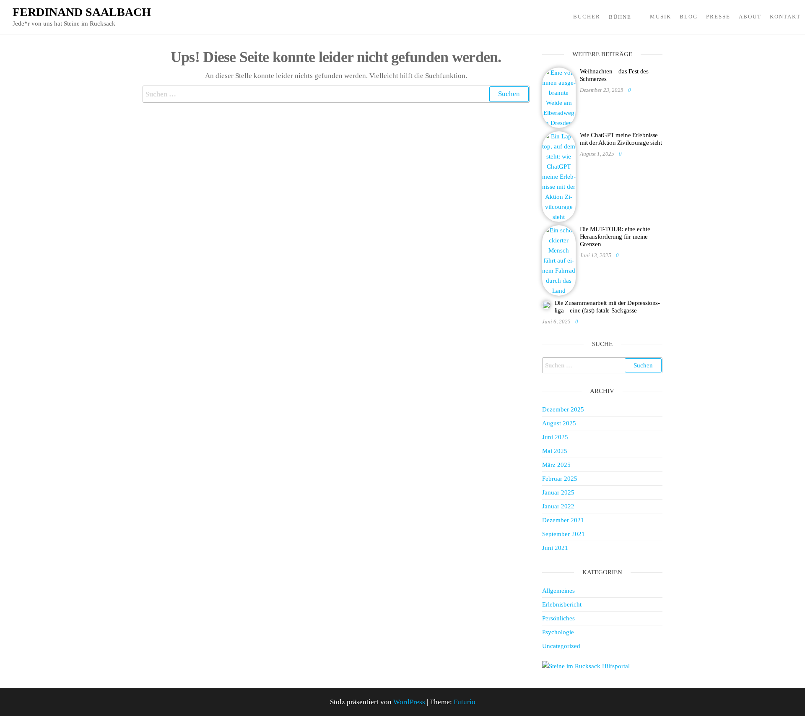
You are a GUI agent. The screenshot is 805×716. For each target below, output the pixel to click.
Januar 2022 (558, 506)
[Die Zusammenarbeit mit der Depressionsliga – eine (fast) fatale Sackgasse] (546, 304)
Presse (718, 16)
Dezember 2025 (563, 409)
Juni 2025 (555, 437)
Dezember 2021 (563, 520)
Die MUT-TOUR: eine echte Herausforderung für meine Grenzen (615, 236)
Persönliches (558, 618)
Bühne (620, 17)
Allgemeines (558, 590)
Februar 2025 (559, 478)
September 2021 (563, 534)
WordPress (409, 702)
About (750, 16)
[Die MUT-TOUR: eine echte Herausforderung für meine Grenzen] (559, 259)
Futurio (464, 702)
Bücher (586, 16)
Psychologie (558, 632)
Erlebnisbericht (562, 604)
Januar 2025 (558, 492)
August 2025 (559, 423)
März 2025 (556, 464)
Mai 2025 (554, 451)
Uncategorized (561, 646)
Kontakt (785, 16)
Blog (689, 16)
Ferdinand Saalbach (82, 11)
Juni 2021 (555, 547)
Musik (660, 16)
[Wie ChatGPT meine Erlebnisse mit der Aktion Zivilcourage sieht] (559, 175)
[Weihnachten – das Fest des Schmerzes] (559, 97)
